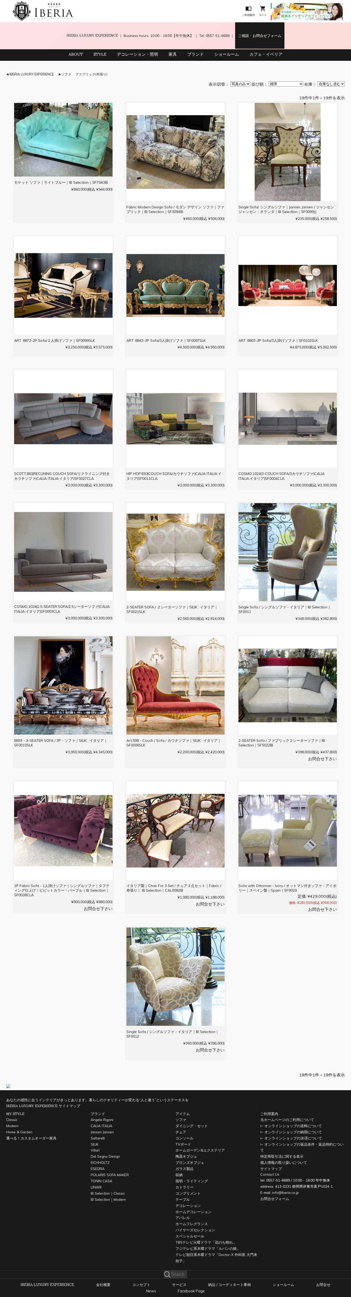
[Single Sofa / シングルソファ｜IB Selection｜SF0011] (287, 506)
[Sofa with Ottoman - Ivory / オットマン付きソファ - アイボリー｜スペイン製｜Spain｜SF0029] (287, 785)
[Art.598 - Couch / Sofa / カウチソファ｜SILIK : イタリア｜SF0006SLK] (175, 639)
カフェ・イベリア (266, 54)
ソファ (66, 74)
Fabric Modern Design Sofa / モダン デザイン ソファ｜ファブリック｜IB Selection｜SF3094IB (175, 209)
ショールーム (226, 54)
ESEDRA (98, 1168)
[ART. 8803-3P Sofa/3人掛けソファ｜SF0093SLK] (287, 239)
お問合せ (323, 1284)
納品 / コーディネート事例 (229, 1284)
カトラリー (184, 1187)
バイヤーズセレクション (195, 1230)
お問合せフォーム (274, 1198)
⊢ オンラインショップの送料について (291, 1126)
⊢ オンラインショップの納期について (291, 1132)
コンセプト (141, 1284)
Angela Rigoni (102, 1119)
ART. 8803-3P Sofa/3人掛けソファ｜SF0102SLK (278, 340)
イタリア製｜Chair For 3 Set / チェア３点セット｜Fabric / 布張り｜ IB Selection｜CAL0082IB (173, 888)
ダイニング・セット (192, 1126)
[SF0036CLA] (63, 785)
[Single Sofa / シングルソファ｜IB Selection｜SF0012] (175, 931)
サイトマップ (271, 1168)
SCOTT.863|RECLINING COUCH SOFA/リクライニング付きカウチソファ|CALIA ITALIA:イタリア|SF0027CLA (62, 476)
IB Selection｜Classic (108, 1193)
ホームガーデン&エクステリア (200, 1150)
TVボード (183, 1144)
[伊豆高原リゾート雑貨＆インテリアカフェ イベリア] (307, 6)
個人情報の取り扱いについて (283, 1162)
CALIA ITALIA (101, 1126)
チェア (181, 1132)
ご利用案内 (269, 1113)
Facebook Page (191, 1291)
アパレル (183, 1217)
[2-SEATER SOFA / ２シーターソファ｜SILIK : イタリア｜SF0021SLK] (175, 506)
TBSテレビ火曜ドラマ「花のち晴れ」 (206, 1242)
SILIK (94, 1144)
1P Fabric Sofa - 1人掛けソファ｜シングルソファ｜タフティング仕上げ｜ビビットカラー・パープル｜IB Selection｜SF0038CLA (61, 890)
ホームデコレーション (193, 1212)
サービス (179, 1284)
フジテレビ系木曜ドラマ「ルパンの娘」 (208, 1248)
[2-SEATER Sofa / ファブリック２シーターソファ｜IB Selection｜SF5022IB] (287, 639)
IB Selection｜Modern (108, 1199)
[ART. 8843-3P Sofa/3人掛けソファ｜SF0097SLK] (175, 239)
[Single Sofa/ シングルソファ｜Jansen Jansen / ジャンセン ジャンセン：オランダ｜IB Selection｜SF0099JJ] (287, 106)
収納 (179, 1175)
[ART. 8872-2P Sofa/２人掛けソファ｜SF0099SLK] (63, 239)
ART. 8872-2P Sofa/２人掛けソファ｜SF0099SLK (54, 340)
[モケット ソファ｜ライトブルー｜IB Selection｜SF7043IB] (63, 106)
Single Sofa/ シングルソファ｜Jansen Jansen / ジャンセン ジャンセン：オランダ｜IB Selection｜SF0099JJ (286, 209)
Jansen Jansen (102, 1132)
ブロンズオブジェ (190, 1162)
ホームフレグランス (192, 1224)
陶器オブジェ (186, 1156)
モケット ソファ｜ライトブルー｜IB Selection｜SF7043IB (61, 182)
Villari (95, 1150)
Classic (11, 1119)
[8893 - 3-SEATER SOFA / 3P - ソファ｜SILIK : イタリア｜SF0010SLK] (63, 639)
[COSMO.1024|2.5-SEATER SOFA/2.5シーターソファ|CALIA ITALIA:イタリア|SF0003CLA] (63, 506)
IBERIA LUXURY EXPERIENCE (92, 35)
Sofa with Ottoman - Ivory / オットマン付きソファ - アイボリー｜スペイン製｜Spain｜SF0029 (287, 888)
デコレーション (188, 1205)
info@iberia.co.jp (285, 1192)
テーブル (183, 1199)
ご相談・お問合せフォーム (259, 35)
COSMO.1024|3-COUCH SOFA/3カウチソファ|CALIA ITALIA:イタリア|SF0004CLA (281, 476)
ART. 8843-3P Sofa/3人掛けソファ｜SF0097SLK (166, 340)
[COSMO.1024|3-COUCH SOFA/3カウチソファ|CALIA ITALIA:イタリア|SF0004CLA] (287, 373)
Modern (12, 1126)
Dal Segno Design (105, 1156)
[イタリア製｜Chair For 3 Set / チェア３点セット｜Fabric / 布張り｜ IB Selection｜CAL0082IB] (175, 785)
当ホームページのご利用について (287, 1119)
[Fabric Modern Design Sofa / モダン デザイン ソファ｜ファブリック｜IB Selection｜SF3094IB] (175, 106)
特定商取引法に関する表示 (281, 1156)
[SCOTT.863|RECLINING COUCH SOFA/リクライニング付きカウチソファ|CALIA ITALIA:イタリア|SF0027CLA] (63, 373)
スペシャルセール (190, 1236)
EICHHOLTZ (100, 1162)
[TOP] (43, 4)
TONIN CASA (101, 1181)
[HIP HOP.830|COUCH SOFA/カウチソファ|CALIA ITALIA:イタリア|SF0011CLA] (175, 373)
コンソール (184, 1138)
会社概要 (103, 1284)
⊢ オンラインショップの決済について (291, 1138)
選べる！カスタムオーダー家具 (31, 1138)
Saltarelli (98, 1138)
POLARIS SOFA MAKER (110, 1175)
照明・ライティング (192, 1181)
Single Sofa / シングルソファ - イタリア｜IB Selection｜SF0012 (172, 1034)
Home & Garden (19, 1132)
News (151, 1291)
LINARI (96, 1187)
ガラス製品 (184, 1168)
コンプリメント (188, 1193)
